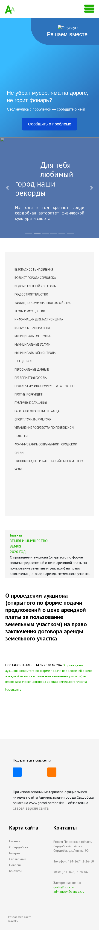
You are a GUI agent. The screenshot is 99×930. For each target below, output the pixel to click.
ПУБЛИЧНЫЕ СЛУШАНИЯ (31, 403)
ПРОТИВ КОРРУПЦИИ (29, 394)
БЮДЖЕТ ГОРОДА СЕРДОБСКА (35, 278)
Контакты (15, 871)
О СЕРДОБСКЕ (24, 361)
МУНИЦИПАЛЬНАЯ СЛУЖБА (33, 336)
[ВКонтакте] (17, 772)
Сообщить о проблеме (49, 124)
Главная (14, 841)
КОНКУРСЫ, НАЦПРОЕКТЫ (32, 328)
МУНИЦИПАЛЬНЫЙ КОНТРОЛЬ (35, 353)
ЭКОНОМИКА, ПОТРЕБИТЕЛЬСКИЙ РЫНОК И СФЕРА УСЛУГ (49, 465)
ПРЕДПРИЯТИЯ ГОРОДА (31, 378)
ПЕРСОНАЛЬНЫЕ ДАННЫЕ (32, 369)
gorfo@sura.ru (63, 887)
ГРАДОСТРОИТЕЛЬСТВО (31, 294)
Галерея (14, 853)
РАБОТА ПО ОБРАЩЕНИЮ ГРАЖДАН (38, 411)
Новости (15, 865)
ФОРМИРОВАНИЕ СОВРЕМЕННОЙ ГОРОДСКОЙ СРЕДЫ (46, 448)
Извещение (13, 689)
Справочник (17, 859)
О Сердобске (18, 847)
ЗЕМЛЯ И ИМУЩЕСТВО (30, 311)
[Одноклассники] (51, 772)
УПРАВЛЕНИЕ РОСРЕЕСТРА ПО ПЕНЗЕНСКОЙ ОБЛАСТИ (44, 432)
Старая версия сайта (31, 808)
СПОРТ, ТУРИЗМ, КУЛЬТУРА (33, 419)
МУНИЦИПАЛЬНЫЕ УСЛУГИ (32, 345)
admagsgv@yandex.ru (68, 891)
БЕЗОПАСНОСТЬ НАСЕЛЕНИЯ (34, 269)
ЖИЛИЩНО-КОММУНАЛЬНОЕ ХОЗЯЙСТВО (43, 303)
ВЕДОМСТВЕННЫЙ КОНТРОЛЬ (35, 286)
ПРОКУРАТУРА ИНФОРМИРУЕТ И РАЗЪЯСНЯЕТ (45, 386)
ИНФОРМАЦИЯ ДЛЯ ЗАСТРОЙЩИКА (39, 319)
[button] (7, 187)
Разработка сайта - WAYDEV (20, 919)
